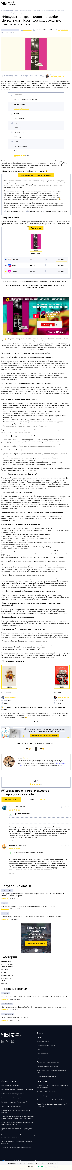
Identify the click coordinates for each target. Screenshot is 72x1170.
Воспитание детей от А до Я (11, 1098)
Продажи (5, 993)
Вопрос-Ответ (7, 890)
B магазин (61, 259)
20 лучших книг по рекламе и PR (14, 1017)
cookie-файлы (26, 1163)
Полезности (6, 978)
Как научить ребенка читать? (11, 1085)
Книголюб (27, 30)
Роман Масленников (63, 697)
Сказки (4, 903)
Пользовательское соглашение (47, 1066)
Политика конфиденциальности (48, 1062)
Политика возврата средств (46, 1076)
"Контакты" (40, 1106)
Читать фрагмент (36, 253)
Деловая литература (25, 10)
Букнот (39, 1058)
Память (4, 972)
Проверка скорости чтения (46, 1045)
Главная (3, 10)
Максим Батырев (10, 697)
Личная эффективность (49, 10)
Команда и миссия (43, 1041)
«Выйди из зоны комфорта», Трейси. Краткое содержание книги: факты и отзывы (33, 1007)
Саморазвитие (37, 10)
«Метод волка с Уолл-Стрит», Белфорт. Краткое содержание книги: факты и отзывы (34, 996)
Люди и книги (7, 967)
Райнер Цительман (57, 77)
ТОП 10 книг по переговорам (11, 1106)
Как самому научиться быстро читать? (14, 1102)
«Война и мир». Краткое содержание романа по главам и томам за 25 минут (31, 917)
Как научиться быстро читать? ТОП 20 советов (17, 1090)
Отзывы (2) (24, 76)
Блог (8, 10)
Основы (4, 969)
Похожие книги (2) (37, 76)
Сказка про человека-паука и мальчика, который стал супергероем (28, 906)
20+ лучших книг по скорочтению (12, 1094)
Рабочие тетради (43, 1054)
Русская (5, 913)
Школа (4, 984)
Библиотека (14, 10)
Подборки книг (7, 975)
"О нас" (64, 1104)
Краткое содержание (9, 76)
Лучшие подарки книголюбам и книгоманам (16, 1147)
